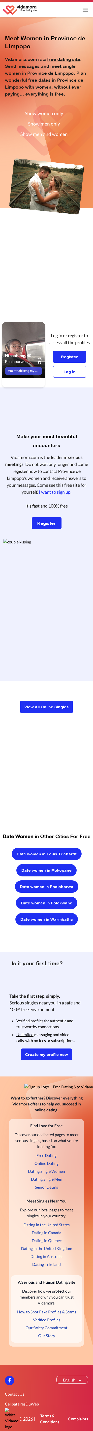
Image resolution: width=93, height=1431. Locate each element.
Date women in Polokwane (46, 903)
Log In (69, 371)
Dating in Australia (46, 1256)
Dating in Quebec (47, 1240)
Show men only (44, 124)
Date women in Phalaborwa (46, 886)
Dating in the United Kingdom (46, 1248)
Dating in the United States (47, 1224)
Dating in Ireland (46, 1264)
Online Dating (46, 1163)
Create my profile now (46, 1054)
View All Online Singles (46, 707)
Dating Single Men (46, 1179)
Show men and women (44, 134)
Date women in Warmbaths (46, 919)
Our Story (46, 1335)
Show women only (44, 113)
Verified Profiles (46, 1319)
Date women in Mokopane (46, 870)
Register (69, 357)
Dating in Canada (46, 1232)
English (69, 1380)
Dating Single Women (46, 1171)
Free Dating (46, 1155)
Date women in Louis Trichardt (47, 854)
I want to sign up (54, 492)
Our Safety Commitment (46, 1327)
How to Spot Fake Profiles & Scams (46, 1311)
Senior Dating (46, 1187)
